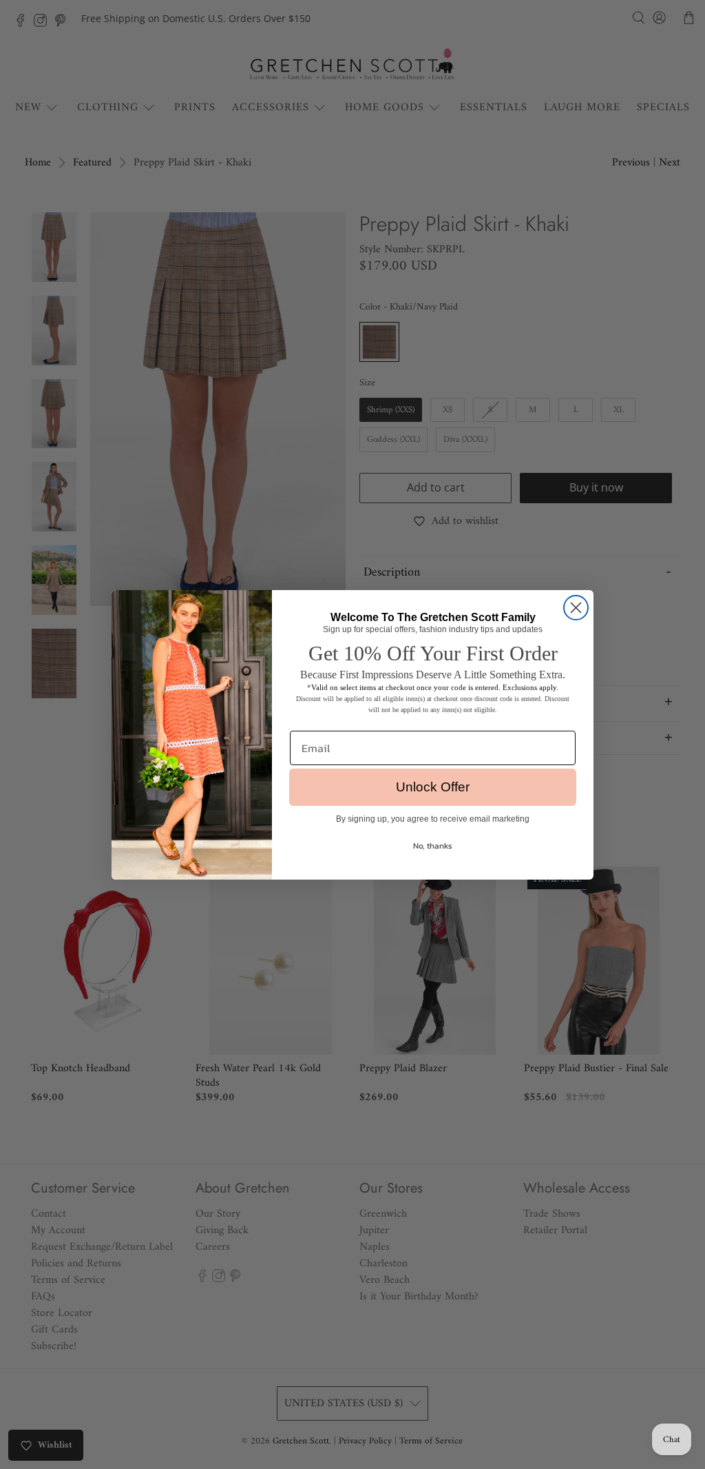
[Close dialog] (576, 608)
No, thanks (432, 846)
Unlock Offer (433, 787)
